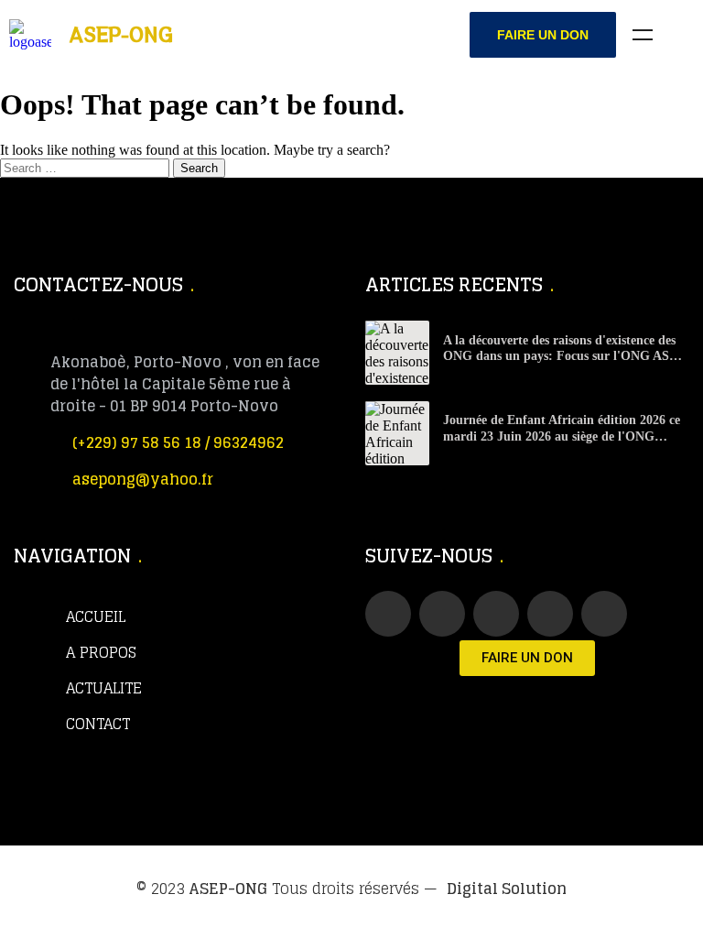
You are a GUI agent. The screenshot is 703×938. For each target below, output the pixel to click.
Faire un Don (543, 34)
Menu (642, 35)
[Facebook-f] (388, 614)
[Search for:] (86, 167)
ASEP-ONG (228, 888)
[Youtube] (496, 614)
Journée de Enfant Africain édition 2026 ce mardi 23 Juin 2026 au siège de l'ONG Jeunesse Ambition (561, 436)
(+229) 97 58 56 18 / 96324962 (178, 442)
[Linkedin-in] (550, 614)
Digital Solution (507, 888)
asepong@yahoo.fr (142, 479)
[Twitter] (442, 614)
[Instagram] (604, 614)
